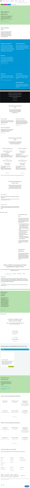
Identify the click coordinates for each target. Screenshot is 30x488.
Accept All (2, 4)
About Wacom (19, 2)
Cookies (18, 475)
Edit (1, 461)
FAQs (11, 469)
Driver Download (12, 470)
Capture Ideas (2, 463)
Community (16, 474)
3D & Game (2, 460)
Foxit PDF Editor (19, 273)
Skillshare (14, 273)
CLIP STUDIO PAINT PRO (8, 273)
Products (11, 457)
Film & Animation (3, 462)
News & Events (21, 469)
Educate (2, 465)
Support (11, 467)
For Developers (23, 475)
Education (2, 467)
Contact (22, 2)
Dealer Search (3, 476)
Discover (2, 457)
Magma (24, 273)
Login (24, 2)
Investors (21, 468)
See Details (9, 4)
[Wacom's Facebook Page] (4, 485)
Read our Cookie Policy (13, 4)
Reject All (5, 4)
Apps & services (12, 462)
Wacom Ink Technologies (23, 460)
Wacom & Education (3, 468)
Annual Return (9, 476)
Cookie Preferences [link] (15, 476)
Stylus (11, 461)
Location (27, 2)
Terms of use (7, 475)
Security (14, 475)
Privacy (11, 475)
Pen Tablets (11, 460)
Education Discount (3, 469)
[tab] (15, 349)
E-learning (2, 464)
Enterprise (21, 457)
